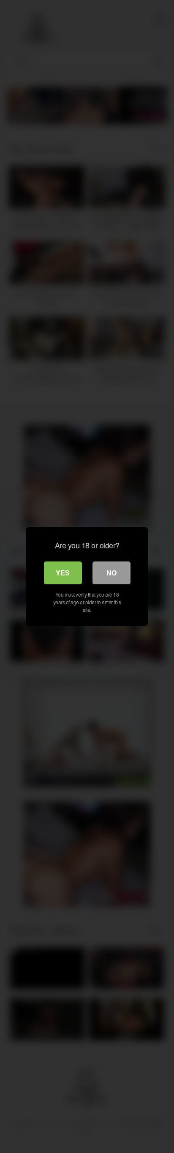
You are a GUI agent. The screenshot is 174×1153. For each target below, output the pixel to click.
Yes (63, 573)
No (111, 573)
